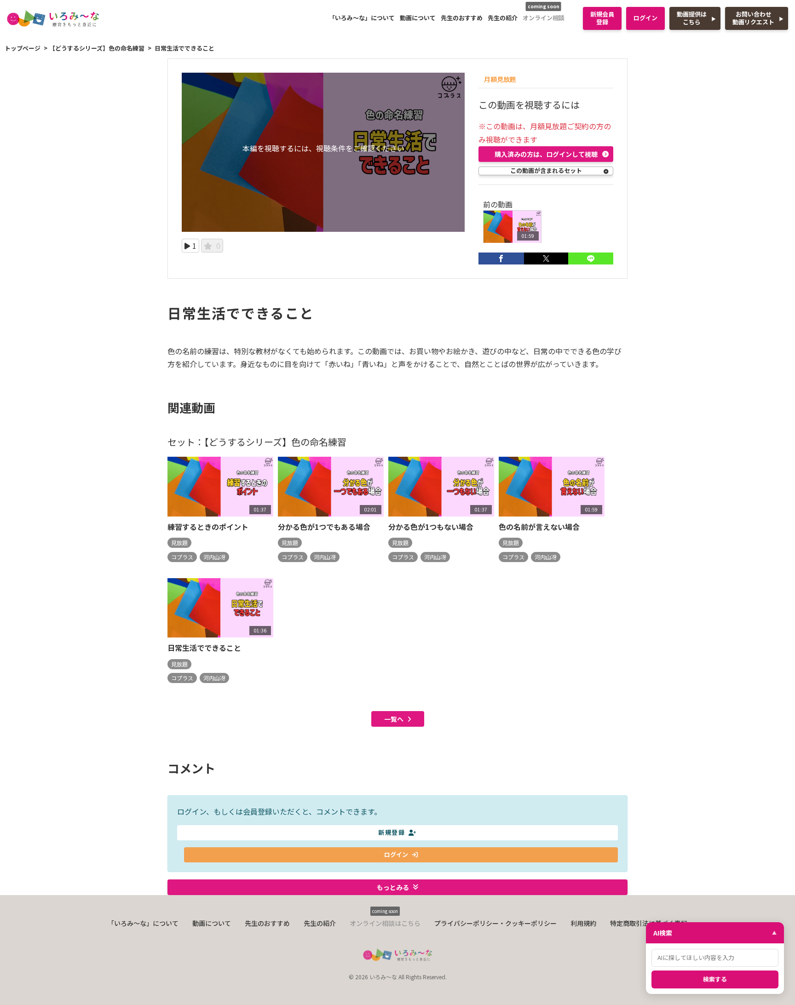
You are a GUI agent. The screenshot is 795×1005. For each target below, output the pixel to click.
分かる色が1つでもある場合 (324, 526)
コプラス (182, 557)
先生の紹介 (503, 17)
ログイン (645, 17)
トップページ (22, 48)
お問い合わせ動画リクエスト (753, 18)
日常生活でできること (204, 647)
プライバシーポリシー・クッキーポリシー (495, 923)
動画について (418, 17)
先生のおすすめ (462, 17)
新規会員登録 (602, 18)
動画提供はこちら (692, 18)
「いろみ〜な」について (362, 17)
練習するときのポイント (207, 526)
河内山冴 (214, 557)
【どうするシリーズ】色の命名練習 (96, 48)
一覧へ (393, 719)
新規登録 (391, 832)
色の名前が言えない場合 (539, 526)
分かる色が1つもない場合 (430, 526)
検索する (715, 979)
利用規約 (583, 923)
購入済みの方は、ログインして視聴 (546, 154)
